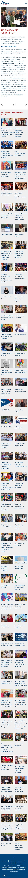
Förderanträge (22, 861)
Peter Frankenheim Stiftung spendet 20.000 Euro (20, 587)
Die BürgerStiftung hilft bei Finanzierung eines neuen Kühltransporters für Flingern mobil (21, 725)
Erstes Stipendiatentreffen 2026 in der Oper (20, 153)
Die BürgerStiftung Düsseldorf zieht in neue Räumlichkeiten (21, 683)
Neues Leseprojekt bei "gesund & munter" (20, 627)
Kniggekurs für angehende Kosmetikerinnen (19, 827)
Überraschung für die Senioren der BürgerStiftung (7, 767)
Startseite (4, 861)
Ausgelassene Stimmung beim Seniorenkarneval (19, 276)
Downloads (13, 861)
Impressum (19, 863)
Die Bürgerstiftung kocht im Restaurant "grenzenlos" (6, 336)
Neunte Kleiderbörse (20, 334)
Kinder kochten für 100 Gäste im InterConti (20, 808)
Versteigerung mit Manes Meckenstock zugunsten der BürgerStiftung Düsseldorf (6, 255)
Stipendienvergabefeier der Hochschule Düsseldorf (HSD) (8, 808)
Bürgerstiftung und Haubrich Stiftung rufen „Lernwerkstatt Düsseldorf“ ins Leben (7, 547)
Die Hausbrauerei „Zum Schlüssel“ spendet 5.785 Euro (6, 789)
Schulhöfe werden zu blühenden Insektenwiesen (20, 606)
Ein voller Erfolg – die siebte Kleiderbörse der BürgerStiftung (7, 827)
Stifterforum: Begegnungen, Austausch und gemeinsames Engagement (19, 132)
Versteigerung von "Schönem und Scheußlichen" (6, 174)
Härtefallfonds (5, 410)
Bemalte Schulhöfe (6, 427)
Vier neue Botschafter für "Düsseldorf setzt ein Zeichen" (7, 215)
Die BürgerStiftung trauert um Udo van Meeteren (6, 372)
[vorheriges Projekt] (2, 105)
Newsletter (11, 863)
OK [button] (4, 875)
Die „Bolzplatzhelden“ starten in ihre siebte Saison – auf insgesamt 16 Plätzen (7, 747)
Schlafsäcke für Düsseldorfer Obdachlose (19, 485)
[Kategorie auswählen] (14, 105)
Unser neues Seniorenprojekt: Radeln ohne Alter (20, 506)
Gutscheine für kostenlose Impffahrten (5, 568)
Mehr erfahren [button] (14, 871)
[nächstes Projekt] (26, 105)
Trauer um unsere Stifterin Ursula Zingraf (19, 299)
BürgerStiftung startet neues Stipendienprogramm (21, 464)
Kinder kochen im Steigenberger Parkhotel (6, 445)
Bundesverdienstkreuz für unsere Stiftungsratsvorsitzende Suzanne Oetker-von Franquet (8, 132)
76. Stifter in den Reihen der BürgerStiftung (19, 789)
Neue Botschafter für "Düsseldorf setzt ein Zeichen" (7, 317)
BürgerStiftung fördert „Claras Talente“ (19, 527)
